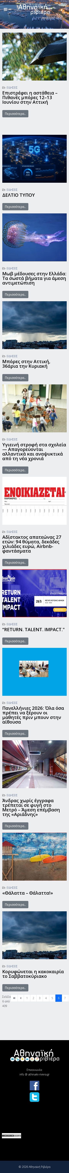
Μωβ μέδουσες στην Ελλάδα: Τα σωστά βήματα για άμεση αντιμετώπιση (34, 278)
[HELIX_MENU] (5, 10)
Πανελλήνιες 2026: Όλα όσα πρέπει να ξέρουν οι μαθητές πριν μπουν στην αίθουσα (33, 715)
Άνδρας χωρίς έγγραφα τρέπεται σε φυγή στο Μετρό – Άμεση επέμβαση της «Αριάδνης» (31, 807)
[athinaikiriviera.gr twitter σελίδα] (34, 1097)
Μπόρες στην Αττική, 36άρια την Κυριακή (26, 363)
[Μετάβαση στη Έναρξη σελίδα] (14, 998)
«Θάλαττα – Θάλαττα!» (27, 893)
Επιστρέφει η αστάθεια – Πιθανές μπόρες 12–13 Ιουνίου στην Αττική (30, 97)
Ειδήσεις (12, 87)
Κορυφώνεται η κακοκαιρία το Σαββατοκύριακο (33, 973)
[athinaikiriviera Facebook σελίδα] (34, 1085)
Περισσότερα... (15, 114)
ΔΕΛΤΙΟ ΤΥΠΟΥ (18, 195)
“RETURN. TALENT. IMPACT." (33, 629)
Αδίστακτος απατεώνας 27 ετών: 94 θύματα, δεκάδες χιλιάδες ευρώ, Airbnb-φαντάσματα (31, 544)
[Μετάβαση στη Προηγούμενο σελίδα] (21, 998)
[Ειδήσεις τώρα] (11, 1135)
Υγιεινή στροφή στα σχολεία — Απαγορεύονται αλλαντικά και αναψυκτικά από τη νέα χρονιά (34, 451)
